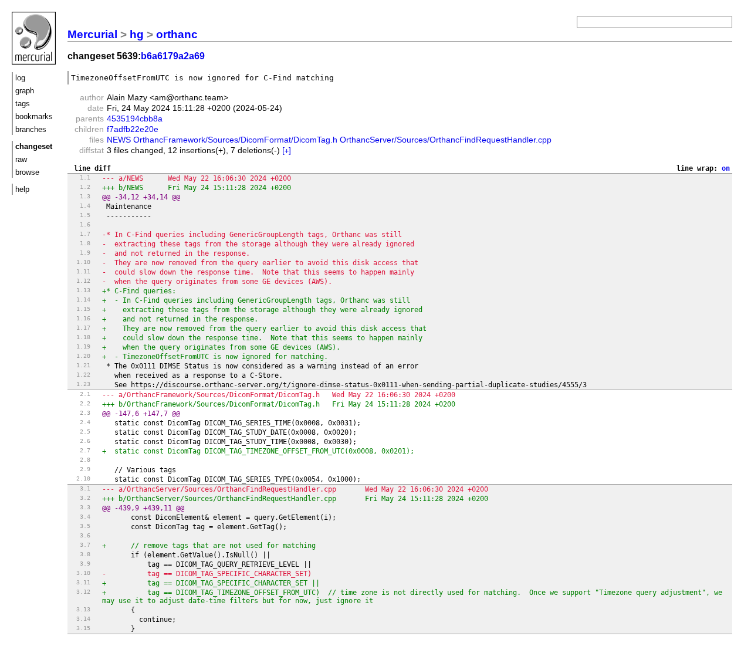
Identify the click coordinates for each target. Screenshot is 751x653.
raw (21, 159)
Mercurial (92, 34)
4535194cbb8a (135, 118)
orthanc (177, 34)
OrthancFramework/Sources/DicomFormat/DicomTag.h (235, 139)
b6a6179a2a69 (173, 56)
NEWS (119, 139)
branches (30, 129)
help (22, 189)
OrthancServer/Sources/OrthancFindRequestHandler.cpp (446, 139)
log (20, 77)
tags (22, 103)
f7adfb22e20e (132, 129)
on (726, 168)
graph (24, 90)
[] (286, 150)
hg (137, 34)
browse (27, 172)
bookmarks (34, 116)
